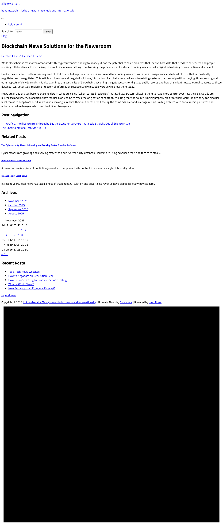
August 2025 (16, 213)
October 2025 (16, 205)
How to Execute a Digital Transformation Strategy (37, 280)
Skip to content (10, 3)
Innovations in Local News (14, 176)
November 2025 (18, 201)
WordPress (155, 302)
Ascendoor (126, 302)
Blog (4, 36)
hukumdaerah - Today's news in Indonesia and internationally (37, 10)
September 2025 (18, 209)
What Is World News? (21, 284)
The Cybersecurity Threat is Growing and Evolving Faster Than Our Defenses (38, 145)
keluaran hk (15, 24)
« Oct (4, 254)
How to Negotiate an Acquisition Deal (30, 276)
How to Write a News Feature (16, 160)
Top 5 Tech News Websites (24, 272)
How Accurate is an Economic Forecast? (31, 288)
